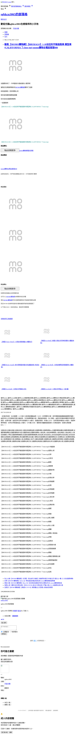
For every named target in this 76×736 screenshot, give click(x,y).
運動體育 (15, 616)
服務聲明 (55, 710)
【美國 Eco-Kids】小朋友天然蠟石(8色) (13, 389)
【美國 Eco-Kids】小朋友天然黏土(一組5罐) (54, 389)
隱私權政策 (48, 710)
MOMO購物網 (20, 87)
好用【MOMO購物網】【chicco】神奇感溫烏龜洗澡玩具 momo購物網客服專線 (29, 581)
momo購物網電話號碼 (26, 150)
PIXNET (24, 710)
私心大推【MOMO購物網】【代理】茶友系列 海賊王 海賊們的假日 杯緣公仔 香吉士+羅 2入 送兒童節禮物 (38, 578)
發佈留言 (3, 634)
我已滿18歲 (4, 732)
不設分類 (16, 28)
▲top (2, 619)
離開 (10, 732)
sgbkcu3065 (4, 600)
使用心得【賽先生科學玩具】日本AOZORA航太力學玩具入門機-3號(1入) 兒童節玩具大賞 (33, 585)
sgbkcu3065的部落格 (14, 14)
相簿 (5, 32)
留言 (19, 611)
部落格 (6, 34)
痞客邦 (15, 611)
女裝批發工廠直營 (7, 319)
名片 (5, 36)
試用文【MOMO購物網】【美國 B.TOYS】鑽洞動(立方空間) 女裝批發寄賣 (28, 587)
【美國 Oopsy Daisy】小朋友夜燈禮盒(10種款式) (16, 342)
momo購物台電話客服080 (9, 169)
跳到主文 (4, 19)
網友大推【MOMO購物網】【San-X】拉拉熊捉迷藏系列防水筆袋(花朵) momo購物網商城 (33, 583)
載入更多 (3, 622)
